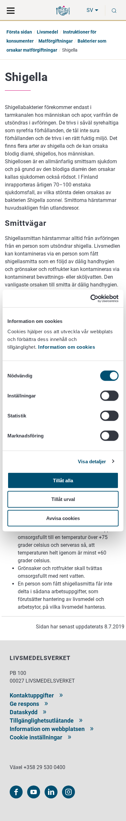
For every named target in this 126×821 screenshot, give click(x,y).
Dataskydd (23, 712)
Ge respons (24, 703)
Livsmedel (47, 32)
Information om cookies (66, 346)
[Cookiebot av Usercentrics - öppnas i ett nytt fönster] (91, 298)
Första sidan (19, 32)
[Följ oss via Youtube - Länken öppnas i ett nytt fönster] (33, 792)
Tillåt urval (63, 499)
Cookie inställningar (36, 737)
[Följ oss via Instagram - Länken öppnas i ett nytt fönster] (68, 792)
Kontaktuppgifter (32, 695)
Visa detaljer (92, 461)
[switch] (109, 395)
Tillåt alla (63, 480)
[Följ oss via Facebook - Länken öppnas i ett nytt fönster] (16, 792)
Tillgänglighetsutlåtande (42, 720)
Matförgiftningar (55, 41)
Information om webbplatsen (47, 729)
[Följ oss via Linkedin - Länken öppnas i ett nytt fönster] (51, 792)
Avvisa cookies (63, 518)
